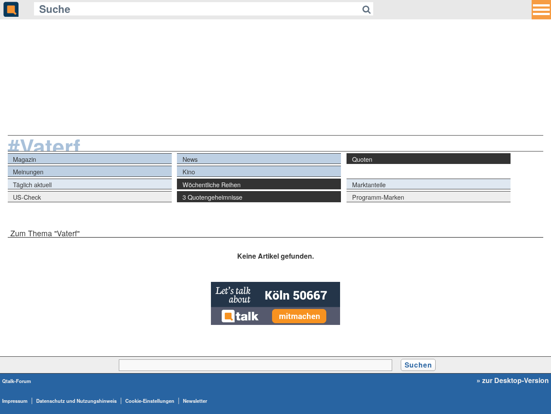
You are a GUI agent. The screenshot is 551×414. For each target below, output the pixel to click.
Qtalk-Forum (16, 380)
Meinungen (28, 171)
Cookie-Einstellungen (149, 400)
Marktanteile (369, 184)
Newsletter (195, 400)
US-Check (27, 196)
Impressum (15, 400)
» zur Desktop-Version (513, 380)
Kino (189, 171)
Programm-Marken (378, 196)
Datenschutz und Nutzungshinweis (76, 400)
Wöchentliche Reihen (212, 184)
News (190, 159)
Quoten (362, 159)
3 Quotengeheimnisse (212, 196)
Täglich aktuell (32, 184)
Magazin (24, 159)
